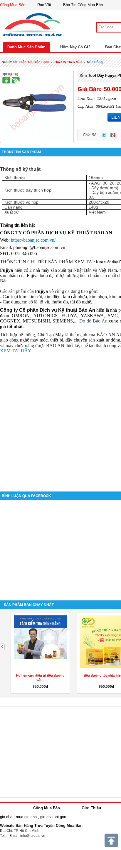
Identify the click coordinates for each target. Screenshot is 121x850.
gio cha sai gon (53, 817)
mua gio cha (26, 817)
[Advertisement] (60, 420)
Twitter (104, 135)
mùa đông (95, 62)
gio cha (6, 817)
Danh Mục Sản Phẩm (26, 47)
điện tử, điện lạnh (34, 62)
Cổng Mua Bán (12, 5)
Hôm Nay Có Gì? (75, 47)
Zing (112, 135)
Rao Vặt (44, 5)
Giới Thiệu (91, 808)
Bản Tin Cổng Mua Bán (83, 5)
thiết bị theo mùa (68, 62)
